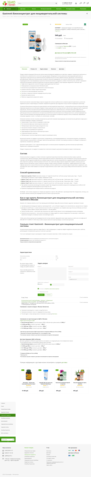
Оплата (48, 454)
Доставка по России (61, 53)
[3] (58, 24)
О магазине (49, 460)
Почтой (74, 53)
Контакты (54, 314)
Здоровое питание (29, 452)
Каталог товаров (29, 447)
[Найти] (56, 3)
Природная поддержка (30, 454)
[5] (60, 24)
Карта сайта (49, 465)
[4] (59, 24)
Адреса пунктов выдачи (26, 320)
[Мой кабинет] (76, 3)
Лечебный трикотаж (30, 464)
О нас (47, 447)
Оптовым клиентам (51, 456)
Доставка (48, 452)
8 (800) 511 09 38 (67, 2)
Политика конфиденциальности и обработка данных (54, 462)
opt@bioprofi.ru (8, 455)
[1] (55, 24)
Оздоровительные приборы (31, 460)
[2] (57, 24)
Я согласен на (49, 288)
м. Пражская (65, 46)
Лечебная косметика (30, 456)
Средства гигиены (29, 462)
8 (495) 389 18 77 (9, 450)
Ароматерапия (28, 458)
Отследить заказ (50, 458)
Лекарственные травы (30, 451)
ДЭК (34, 320)
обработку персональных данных (52, 288)
